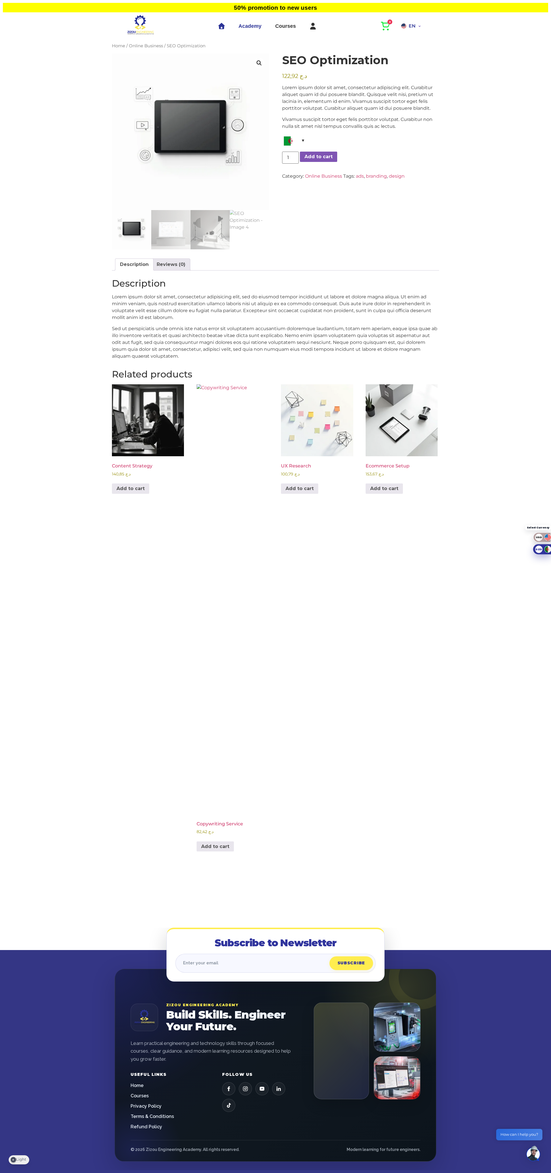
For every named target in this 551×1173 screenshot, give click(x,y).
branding (376, 176)
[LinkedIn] (278, 1088)
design (397, 176)
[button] (259, 63)
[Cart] (385, 26)
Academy (249, 26)
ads (360, 176)
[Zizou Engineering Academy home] (144, 1017)
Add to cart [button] (131, 488)
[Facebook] (228, 1088)
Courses (285, 26)
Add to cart (318, 156)
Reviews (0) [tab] (171, 264)
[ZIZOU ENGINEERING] (140, 26)
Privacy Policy (146, 1106)
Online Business (146, 45)
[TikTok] (228, 1105)
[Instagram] (245, 1088)
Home (118, 45)
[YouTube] (262, 1088)
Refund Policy (146, 1126)
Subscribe (351, 963)
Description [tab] (134, 264)
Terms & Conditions (152, 1116)
